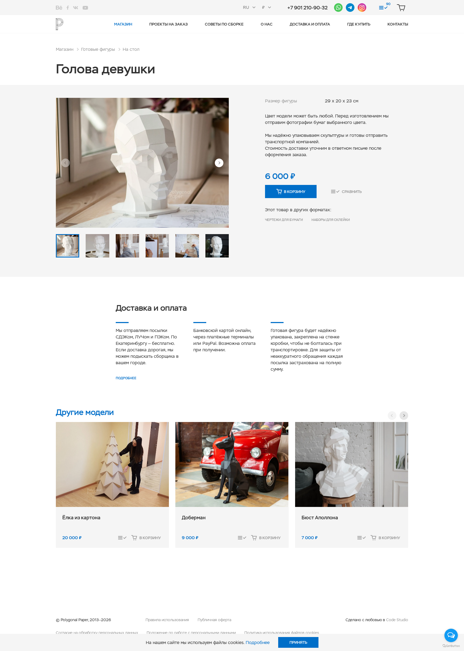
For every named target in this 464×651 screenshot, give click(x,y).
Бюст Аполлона (320, 517)
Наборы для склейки (330, 220)
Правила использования (167, 619)
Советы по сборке (224, 24)
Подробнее (126, 378)
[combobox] (251, 7)
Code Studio (397, 619)
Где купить (358, 24)
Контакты (397, 24)
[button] (65, 163)
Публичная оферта (214, 619)
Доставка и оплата (310, 24)
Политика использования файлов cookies (281, 632)
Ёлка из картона (81, 517)
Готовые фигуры (98, 49)
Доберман (194, 517)
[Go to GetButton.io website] (451, 645)
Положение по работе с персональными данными (191, 632)
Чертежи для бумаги (284, 220)
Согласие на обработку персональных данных (97, 632)
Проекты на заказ (168, 24)
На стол (131, 49)
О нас (267, 24)
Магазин (123, 24)
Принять (298, 642)
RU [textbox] (246, 7)
